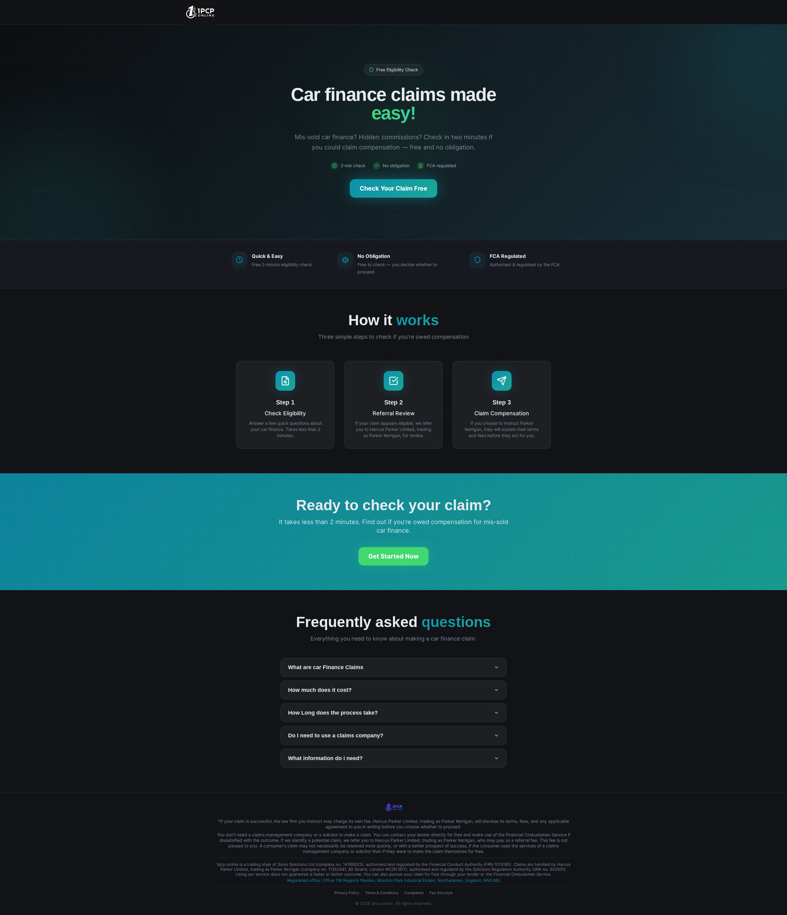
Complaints (414, 892)
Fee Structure (441, 892)
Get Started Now (393, 556)
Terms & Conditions (381, 892)
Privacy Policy (346, 892)
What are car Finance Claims (325, 667)
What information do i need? (325, 758)
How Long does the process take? (333, 713)
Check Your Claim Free (393, 188)
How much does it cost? (320, 690)
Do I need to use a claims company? (335, 735)
